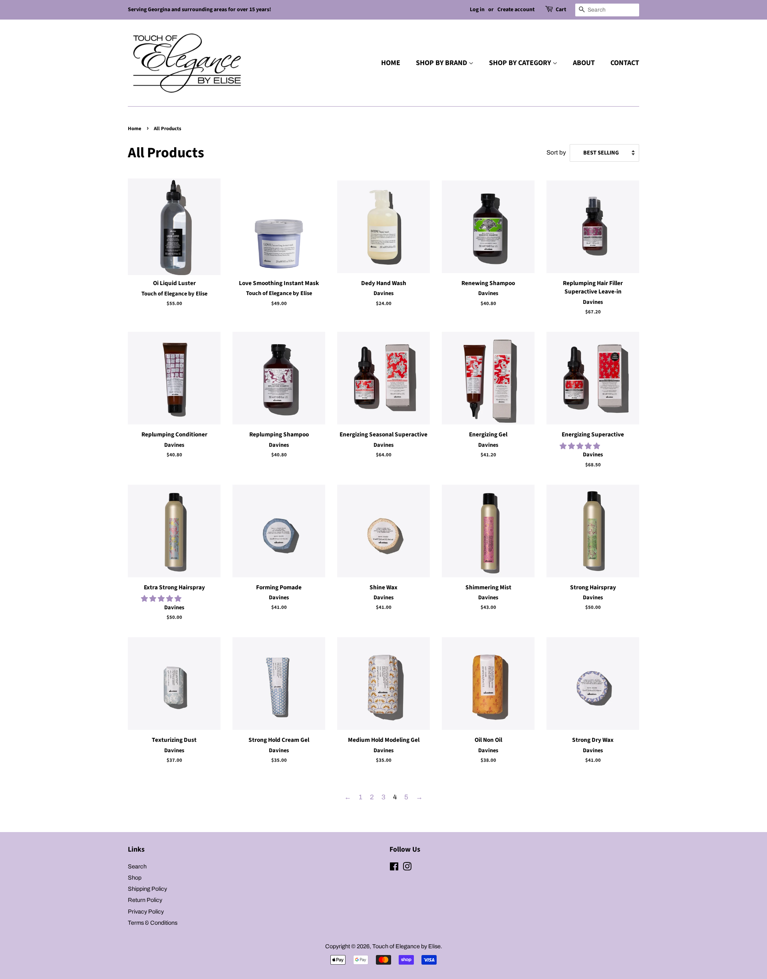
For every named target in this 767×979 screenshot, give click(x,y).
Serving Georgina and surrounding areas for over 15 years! (199, 10)
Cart (561, 10)
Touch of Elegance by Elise (406, 946)
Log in (477, 10)
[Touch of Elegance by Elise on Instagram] (407, 868)
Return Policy (145, 900)
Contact (624, 63)
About (584, 63)
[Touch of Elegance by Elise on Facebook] (394, 868)
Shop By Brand (442, 63)
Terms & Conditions (152, 923)
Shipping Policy (147, 889)
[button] (581, 446)
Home (390, 63)
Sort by (556, 152)
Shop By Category (520, 63)
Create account (516, 10)
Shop (134, 877)
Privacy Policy (146, 911)
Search (137, 866)
